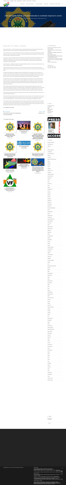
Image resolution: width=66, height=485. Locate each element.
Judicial (49, 252)
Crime (48, 181)
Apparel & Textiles (52, 474)
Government (49, 222)
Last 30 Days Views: (51, 67)
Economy (35, 483)
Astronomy (41, 477)
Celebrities (49, 168)
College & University (51, 174)
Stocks (49, 359)
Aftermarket (38, 469)
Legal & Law (49, 256)
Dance (49, 185)
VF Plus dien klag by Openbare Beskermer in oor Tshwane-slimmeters (10, 189)
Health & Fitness (50, 226)
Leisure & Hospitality (51, 260)
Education (47, 470)
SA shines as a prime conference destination (9, 170)
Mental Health (50, 275)
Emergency (49, 198)
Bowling (53, 479)
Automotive (49, 157)
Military (49, 277)
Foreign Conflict (50, 215)
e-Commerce (57, 482)
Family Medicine (50, 211)
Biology (45, 477)
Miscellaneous (50, 282)
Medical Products (50, 273)
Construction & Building (37, 475)
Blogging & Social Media (46, 476)
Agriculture (49, 146)
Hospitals (49, 237)
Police (10, 107)
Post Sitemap (50, 418)
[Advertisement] (33, 37)
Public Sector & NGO (51, 329)
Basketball (40, 479)
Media (48, 271)
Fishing (57, 483)
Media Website (36, 467)
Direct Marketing (52, 482)
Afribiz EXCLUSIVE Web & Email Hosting (17, 467)
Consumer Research (42, 482)
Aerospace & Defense (51, 142)
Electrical (49, 196)
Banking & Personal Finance (52, 159)
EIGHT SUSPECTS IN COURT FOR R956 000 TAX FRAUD (38, 155)
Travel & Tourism (50, 378)
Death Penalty (36, 483)
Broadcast (51, 476)
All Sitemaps (49, 419)
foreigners (7, 107)
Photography (49, 320)
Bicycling (44, 479)
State (48, 357)
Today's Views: (50, 65)
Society (35, 478)
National (49, 290)
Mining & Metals (50, 280)
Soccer (49, 348)
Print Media (49, 110)
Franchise (54, 483)
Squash (49, 355)
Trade (48, 370)
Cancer (49, 166)
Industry (49, 245)
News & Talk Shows (51, 297)
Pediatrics (49, 312)
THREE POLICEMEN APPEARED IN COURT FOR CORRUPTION (23, 165)
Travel (48, 376)
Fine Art (52, 468)
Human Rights (50, 239)
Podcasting (35, 477)
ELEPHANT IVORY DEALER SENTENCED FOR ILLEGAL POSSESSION (9, 155)
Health (49, 224)
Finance (49, 213)
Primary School (50, 325)
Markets (49, 269)
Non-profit (49, 299)
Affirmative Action (50, 144)
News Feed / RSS (50, 111)
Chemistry (52, 477)
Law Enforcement (50, 254)
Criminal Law (49, 183)
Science (49, 340)
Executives (47, 483)
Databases (49, 483)
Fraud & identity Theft (51, 219)
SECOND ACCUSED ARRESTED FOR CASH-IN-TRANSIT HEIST (10, 135)
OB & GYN (49, 305)
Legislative (49, 258)
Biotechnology (48, 477)
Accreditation (50, 106)
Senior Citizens (50, 344)
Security (49, 342)
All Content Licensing (51, 105)
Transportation (50, 372)
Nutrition (49, 303)
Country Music (45, 468)
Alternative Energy (46, 474)
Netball (49, 295)
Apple (38, 480)
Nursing (49, 301)
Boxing (56, 479)
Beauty (49, 161)
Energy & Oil (49, 202)
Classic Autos (43, 469)
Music (48, 288)
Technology (49, 363)
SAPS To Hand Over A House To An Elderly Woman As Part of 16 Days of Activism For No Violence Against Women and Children (38, 169)
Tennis (49, 368)
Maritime (49, 267)
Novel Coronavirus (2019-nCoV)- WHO (24, 147)
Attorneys (49, 155)
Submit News (50, 112)
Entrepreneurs (50, 204)
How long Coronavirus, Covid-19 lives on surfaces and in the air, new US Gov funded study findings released (55, 59)
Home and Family (36, 473)
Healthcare (49, 230)
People (49, 314)
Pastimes (49, 310)
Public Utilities (50, 333)
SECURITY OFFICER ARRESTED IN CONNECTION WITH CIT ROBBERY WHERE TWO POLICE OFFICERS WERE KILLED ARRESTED (38, 136)
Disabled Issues (50, 189)
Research (49, 335)
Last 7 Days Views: (51, 66)
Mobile (49, 284)
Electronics (53, 483)
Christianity (53, 478)
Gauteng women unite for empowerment (24, 131)
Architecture (57, 474)
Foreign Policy (50, 217)
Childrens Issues (50, 170)
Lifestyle (49, 262)
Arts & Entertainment (51, 153)
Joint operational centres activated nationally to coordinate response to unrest (34, 18)
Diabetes (49, 187)
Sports (49, 353)
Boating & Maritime (49, 479)
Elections (49, 194)
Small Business (50, 346)
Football (61, 479)
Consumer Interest (36, 482)
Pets (48, 316)
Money (49, 286)
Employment (49, 200)
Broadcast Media (50, 109)
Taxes (48, 361)
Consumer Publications (48, 469)
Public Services (50, 331)
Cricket (49, 179)
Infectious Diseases (51, 247)
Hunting (49, 241)
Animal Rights (50, 151)
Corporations (48, 482)
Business (49, 164)
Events (49, 209)
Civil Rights (49, 172)
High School (49, 232)
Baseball (37, 479)
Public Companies (50, 327)
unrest (13, 107)
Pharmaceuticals (50, 318)
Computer (40, 480)
